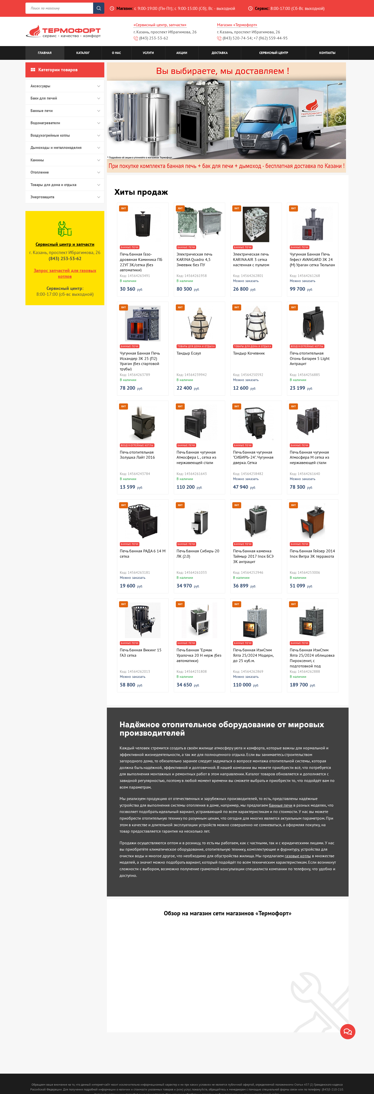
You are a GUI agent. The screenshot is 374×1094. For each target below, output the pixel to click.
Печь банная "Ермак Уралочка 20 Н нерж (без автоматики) (199, 655)
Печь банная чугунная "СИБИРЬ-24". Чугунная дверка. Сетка (253, 457)
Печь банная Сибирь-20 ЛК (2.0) (198, 553)
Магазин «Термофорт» (237, 24)
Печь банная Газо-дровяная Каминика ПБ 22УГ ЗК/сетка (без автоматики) (141, 261)
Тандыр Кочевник (249, 353)
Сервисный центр (273, 53)
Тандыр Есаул (189, 353)
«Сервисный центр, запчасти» (160, 24)
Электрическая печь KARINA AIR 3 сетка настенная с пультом (251, 259)
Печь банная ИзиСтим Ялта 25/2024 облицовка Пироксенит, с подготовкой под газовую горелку (312, 660)
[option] (228, 117)
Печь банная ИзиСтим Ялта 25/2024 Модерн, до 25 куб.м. (253, 655)
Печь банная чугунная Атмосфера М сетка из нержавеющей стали (309, 457)
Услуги (148, 53)
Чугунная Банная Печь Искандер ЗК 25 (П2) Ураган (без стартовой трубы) (140, 360)
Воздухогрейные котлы (50, 135)
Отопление (40, 172)
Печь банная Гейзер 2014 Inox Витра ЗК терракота (312, 553)
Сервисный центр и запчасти (65, 244)
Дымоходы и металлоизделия (56, 147)
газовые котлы (298, 855)
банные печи (280, 805)
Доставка (220, 53)
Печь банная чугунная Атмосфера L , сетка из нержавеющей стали (196, 457)
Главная (45, 53)
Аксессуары (40, 85)
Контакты (327, 53)
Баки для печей (44, 98)
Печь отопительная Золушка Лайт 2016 (137, 455)
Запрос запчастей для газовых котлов (65, 273)
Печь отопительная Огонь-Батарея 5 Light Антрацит (309, 358)
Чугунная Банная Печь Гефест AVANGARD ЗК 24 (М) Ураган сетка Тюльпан (312, 259)
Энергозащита (42, 196)
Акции (181, 53)
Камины (37, 160)
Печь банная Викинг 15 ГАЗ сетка (141, 652)
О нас (116, 53)
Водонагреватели (45, 122)
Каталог (83, 53)
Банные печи (42, 110)
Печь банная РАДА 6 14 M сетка (143, 553)
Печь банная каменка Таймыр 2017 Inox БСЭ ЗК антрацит (253, 556)
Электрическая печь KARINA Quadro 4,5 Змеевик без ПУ (194, 259)
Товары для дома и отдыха (53, 184)
